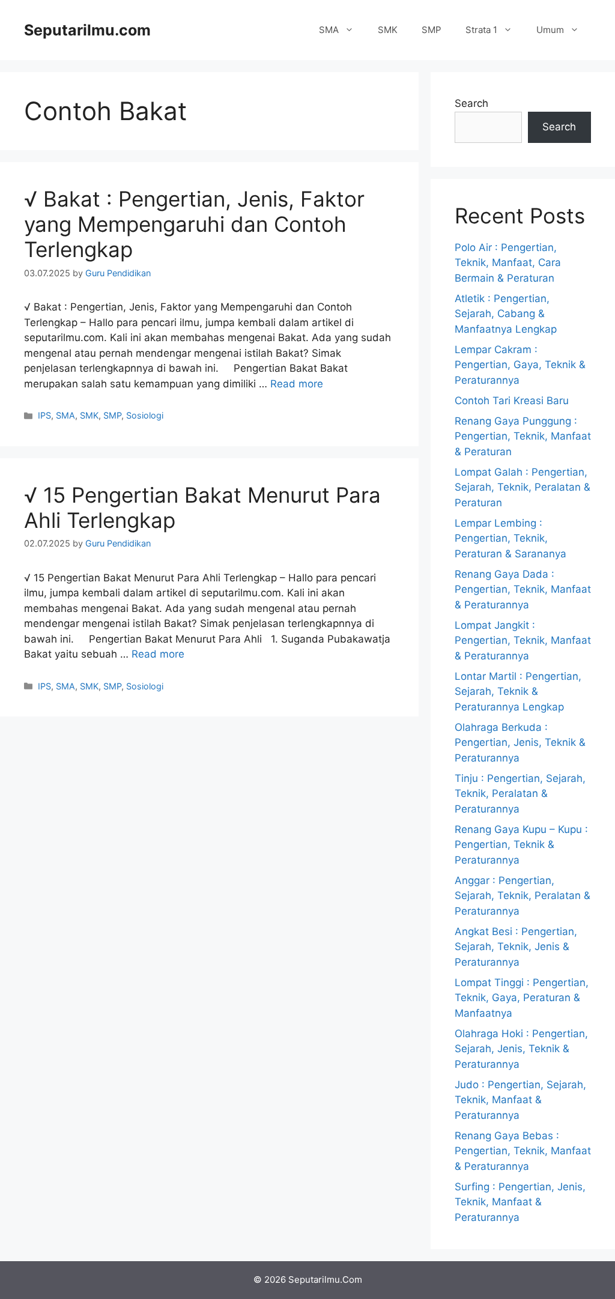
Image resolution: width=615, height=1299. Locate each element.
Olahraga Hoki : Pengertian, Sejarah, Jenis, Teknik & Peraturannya (521, 1049)
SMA (329, 29)
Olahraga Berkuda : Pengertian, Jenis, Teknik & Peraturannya (520, 742)
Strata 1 (481, 29)
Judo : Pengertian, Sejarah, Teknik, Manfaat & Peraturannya (520, 1100)
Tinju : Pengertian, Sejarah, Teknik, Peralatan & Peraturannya (520, 793)
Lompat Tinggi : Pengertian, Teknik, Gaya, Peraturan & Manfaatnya (522, 998)
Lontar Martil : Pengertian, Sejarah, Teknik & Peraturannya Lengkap (518, 691)
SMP (431, 29)
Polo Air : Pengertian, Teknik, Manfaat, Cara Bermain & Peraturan (508, 262)
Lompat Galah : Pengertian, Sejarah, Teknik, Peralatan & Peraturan (522, 487)
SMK (388, 29)
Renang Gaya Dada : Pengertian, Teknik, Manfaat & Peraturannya (523, 589)
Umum (550, 29)
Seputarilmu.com (87, 30)
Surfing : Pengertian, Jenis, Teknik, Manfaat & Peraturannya (520, 1202)
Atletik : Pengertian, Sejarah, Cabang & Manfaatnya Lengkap (506, 313)
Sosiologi (144, 415)
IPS (44, 415)
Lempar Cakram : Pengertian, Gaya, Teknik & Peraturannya (520, 365)
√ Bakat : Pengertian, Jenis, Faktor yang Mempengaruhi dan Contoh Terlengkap (194, 224)
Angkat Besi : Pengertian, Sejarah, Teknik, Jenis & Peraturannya (516, 946)
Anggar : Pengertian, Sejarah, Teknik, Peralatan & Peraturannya (522, 895)
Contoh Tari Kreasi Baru (512, 401)
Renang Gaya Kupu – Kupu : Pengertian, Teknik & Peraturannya (521, 844)
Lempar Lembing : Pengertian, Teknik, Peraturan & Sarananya (510, 538)
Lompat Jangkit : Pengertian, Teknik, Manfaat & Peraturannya (523, 640)
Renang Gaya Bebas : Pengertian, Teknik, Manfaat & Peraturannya (523, 1151)
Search (471, 103)
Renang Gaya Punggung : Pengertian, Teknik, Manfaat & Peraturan (523, 436)
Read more (296, 384)
